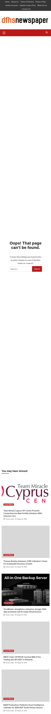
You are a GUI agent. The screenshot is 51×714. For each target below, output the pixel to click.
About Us (15, 2)
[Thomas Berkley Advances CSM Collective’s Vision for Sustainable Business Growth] (26, 542)
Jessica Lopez (9, 519)
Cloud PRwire (8, 504)
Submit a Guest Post (28, 5)
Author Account (11, 5)
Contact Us (26, 9)
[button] (4, 32)
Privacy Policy (40, 2)
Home (7, 2)
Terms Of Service (27, 2)
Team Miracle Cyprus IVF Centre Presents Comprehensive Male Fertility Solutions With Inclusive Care (22, 513)
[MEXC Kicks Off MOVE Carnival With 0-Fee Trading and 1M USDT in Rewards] (26, 638)
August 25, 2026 (22, 519)
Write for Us (42, 5)
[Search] (46, 32)
